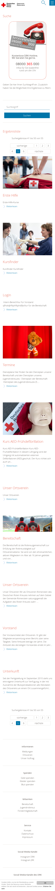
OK (45, 883)
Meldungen (27, 751)
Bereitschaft (12, 538)
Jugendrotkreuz (27, 807)
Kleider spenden (27, 781)
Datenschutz (28, 833)
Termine (9, 365)
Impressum (27, 837)
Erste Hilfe (10, 195)
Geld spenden (27, 777)
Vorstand (9, 628)
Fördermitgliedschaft (27, 810)
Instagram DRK (27, 856)
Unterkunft (11, 671)
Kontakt (27, 830)
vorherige (22, 145)
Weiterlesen (11, 206)
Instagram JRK (27, 860)
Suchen (27, 115)
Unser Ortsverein (15, 488)
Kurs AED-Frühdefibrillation (23, 442)
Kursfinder (10, 262)
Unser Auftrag (27, 758)
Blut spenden (27, 784)
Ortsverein (27, 754)
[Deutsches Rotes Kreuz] (8, 5)
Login (7, 295)
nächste (39, 151)
